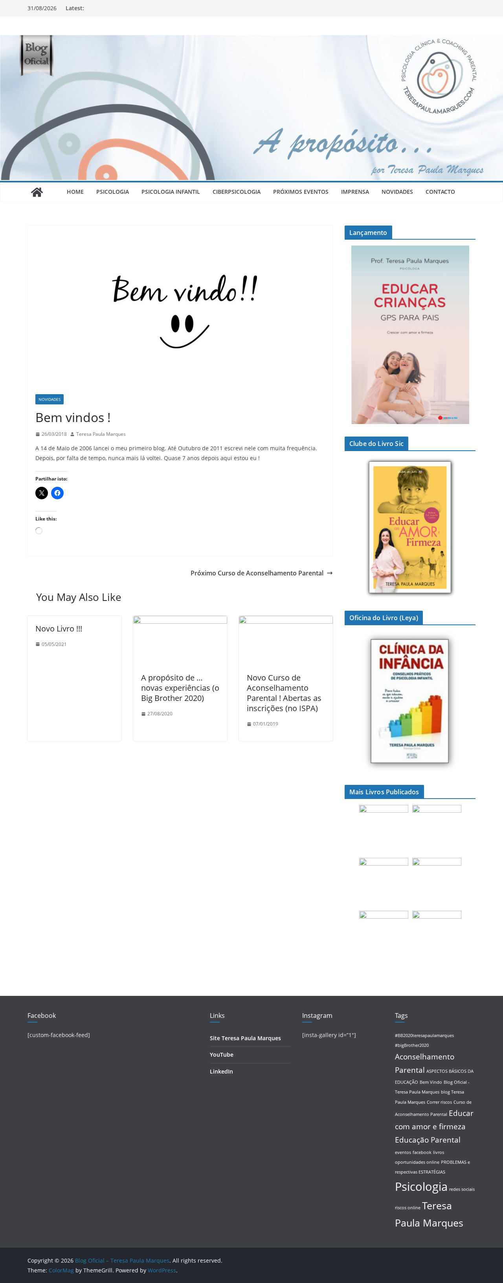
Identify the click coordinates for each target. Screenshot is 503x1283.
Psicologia (112, 191)
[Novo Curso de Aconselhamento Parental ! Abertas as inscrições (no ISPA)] (286, 621)
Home (75, 191)
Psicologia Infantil (170, 191)
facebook (422, 1152)
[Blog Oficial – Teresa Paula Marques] (37, 192)
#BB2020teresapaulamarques (424, 1035)
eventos (403, 1152)
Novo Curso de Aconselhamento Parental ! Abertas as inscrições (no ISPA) (284, 692)
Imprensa (355, 191)
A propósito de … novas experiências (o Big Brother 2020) (180, 687)
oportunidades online (417, 1162)
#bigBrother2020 (412, 1045)
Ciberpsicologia (237, 191)
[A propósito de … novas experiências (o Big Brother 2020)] (180, 621)
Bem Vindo (431, 1082)
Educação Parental (428, 1140)
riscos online (407, 1207)
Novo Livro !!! (58, 628)
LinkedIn (221, 1071)
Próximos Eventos (301, 191)
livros (438, 1152)
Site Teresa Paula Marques (245, 1038)
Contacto (440, 191)
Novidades (397, 191)
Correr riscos (439, 1102)
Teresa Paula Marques (101, 434)
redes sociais (462, 1189)
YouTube (221, 1054)
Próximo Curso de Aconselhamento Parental (257, 573)
